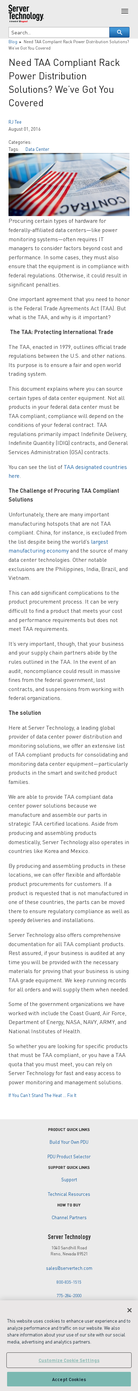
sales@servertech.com (69, 1268)
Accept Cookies (69, 1379)
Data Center (37, 149)
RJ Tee (15, 122)
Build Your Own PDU (69, 1142)
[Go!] (119, 32)
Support (69, 1179)
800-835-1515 (69, 1282)
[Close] (129, 1310)
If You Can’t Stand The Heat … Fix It (42, 1095)
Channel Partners (69, 1217)
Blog (12, 41)
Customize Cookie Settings (69, 1360)
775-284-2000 (69, 1295)
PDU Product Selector (69, 1156)
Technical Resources (69, 1194)
